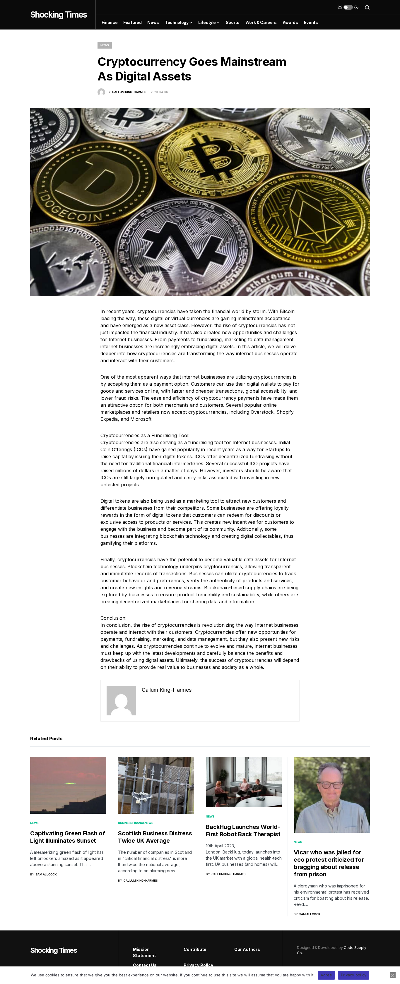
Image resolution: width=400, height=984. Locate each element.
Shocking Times (58, 15)
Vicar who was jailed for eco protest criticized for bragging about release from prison (329, 863)
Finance (138, 823)
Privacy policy (354, 975)
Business (125, 823)
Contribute (195, 949)
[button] (348, 7)
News (104, 45)
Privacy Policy (198, 965)
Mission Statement (144, 952)
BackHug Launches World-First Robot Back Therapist (243, 830)
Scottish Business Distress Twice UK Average (155, 837)
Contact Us (145, 965)
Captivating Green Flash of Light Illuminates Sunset (67, 837)
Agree (326, 975)
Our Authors (247, 949)
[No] (393, 975)
